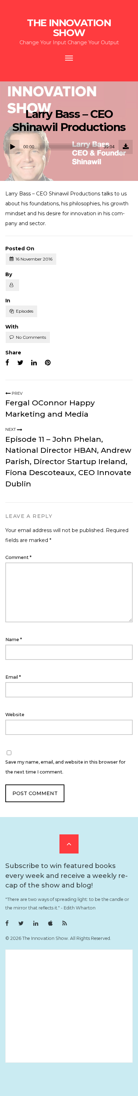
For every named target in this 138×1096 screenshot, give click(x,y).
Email (13, 677)
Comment (18, 557)
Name (13, 639)
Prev (17, 393)
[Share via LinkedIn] (34, 362)
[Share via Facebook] (7, 362)
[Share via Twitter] (20, 362)
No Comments (31, 337)
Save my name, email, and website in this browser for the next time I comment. (65, 767)
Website (14, 714)
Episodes (24, 311)
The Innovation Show (69, 28)
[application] (69, 147)
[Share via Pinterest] (48, 362)
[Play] (12, 147)
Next (11, 429)
